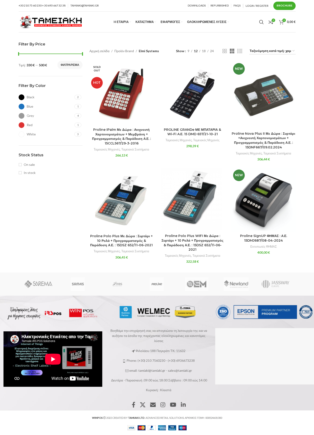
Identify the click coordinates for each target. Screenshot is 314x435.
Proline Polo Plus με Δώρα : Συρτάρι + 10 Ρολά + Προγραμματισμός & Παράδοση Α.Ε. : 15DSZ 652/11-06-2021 (121, 240)
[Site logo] (51, 21)
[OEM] (196, 284)
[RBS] (117, 284)
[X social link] (143, 405)
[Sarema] (38, 284)
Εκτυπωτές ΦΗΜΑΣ (263, 246)
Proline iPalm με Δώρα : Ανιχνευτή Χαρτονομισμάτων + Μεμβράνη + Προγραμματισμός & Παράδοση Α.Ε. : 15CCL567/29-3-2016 (121, 136)
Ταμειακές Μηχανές (107, 149)
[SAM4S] (78, 284)
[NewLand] (236, 284)
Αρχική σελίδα (99, 51)
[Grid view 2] (224, 51)
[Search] (261, 22)
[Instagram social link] (163, 405)
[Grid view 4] (239, 51)
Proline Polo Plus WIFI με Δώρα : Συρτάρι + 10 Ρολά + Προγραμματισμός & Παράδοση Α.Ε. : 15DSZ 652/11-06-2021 (192, 243)
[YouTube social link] (173, 405)
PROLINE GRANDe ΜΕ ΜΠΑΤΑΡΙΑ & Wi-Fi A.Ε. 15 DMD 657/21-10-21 (192, 132)
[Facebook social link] (133, 405)
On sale (29, 164)
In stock (30, 173)
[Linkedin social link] (183, 405)
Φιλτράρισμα (70, 65)
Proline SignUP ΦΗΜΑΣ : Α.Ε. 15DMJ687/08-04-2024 (263, 238)
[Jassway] (275, 284)
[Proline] (157, 284)
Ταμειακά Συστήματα (135, 149)
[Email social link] (153, 405)
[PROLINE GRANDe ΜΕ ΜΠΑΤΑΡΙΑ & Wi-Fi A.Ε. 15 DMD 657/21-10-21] (193, 93)
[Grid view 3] (232, 51)
